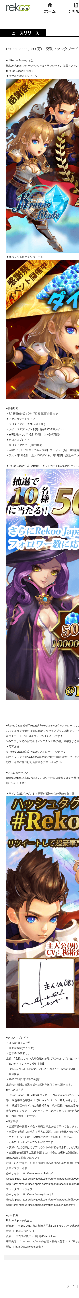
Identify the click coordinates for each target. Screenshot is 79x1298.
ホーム (70, 1286)
